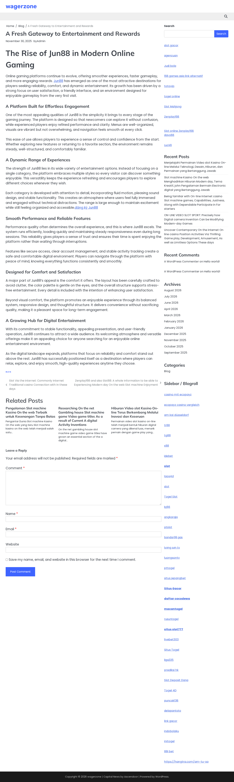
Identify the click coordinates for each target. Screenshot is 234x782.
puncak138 (171, 701)
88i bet (169, 751)
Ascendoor (131, 776)
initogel (169, 741)
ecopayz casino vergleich (181, 405)
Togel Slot (170, 497)
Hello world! (212, 261)
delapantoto (172, 711)
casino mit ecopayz (178, 394)
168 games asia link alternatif (183, 76)
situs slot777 (173, 629)
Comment (15, 468)
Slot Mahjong (172, 106)
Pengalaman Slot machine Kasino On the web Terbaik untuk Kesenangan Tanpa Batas (30, 412)
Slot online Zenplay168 (179, 131)
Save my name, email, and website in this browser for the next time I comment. (72, 559)
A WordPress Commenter (181, 271)
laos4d (169, 476)
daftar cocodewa (177, 599)
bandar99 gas (173, 537)
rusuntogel (171, 619)
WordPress (162, 776)
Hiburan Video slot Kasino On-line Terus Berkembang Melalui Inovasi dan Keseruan (134, 412)
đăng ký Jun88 (86, 207)
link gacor (170, 721)
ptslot (168, 527)
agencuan (171, 56)
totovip (169, 86)
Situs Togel (171, 650)
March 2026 (172, 315)
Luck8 (168, 145)
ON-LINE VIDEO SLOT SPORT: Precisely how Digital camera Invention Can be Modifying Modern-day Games (194, 219)
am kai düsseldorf (176, 415)
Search (169, 26)
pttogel (169, 568)
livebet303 (171, 639)
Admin (41, 41)
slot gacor (171, 45)
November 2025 (175, 340)
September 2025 (175, 353)
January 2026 (173, 328)
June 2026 (171, 303)
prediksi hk (171, 670)
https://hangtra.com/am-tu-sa (186, 762)
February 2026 (174, 321)
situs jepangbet (175, 578)
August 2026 (172, 290)
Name (12, 513)
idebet (168, 456)
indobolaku (171, 731)
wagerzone (21, 6)
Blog (8, 372)
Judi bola (170, 66)
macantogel (173, 609)
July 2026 (170, 296)
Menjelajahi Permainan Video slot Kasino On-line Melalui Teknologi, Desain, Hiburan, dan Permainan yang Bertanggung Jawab (195, 167)
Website (12, 544)
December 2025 (175, 334)
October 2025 (173, 346)
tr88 (167, 425)
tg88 (167, 435)
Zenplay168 (171, 117)
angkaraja (171, 517)
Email (11, 529)
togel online (172, 96)
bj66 (167, 507)
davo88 (169, 135)
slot (167, 466)
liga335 (169, 660)
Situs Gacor (172, 588)
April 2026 (171, 309)
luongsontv (172, 558)
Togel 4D (170, 690)
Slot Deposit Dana (176, 680)
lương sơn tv (172, 548)
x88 (166, 446)
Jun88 (58, 81)
